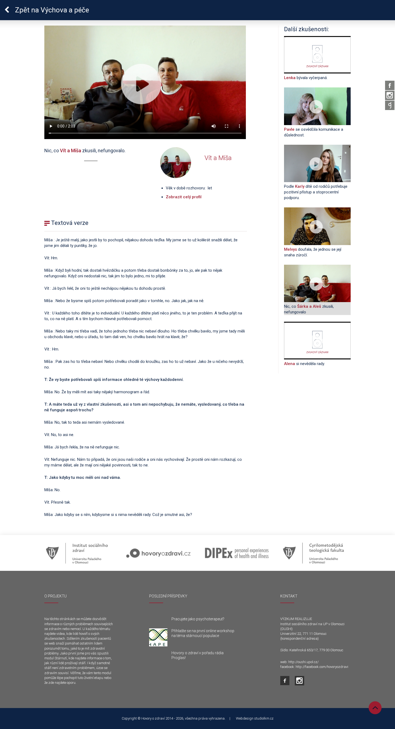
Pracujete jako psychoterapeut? (197, 619)
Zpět (51, 10)
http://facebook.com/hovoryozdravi (322, 667)
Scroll (375, 707)
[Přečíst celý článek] (158, 637)
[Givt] (389, 105)
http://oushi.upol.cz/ (303, 662)
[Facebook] (389, 85)
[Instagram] (389, 95)
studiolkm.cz (264, 718)
